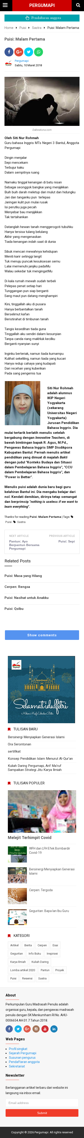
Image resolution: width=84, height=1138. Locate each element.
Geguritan (16, 953)
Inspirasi (52, 953)
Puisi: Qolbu (14, 609)
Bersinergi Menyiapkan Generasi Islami (36, 737)
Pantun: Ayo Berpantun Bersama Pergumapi (24, 545)
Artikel (14, 945)
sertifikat (14, 751)
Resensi (27, 978)
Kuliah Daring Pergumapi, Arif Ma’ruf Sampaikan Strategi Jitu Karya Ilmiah (35, 768)
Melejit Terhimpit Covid (30, 837)
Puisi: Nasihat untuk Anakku (26, 598)
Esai (55, 945)
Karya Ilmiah (18, 962)
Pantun (45, 970)
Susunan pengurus (22, 1057)
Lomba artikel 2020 (22, 970)
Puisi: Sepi (66, 541)
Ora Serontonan (19, 744)
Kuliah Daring (40, 962)
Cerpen (42, 945)
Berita (28, 945)
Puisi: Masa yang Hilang (23, 576)
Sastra (21, 522)
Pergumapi (42, 5)
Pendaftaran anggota (24, 1062)
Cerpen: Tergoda (41, 890)
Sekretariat (17, 1066)
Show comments (42, 635)
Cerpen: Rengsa (17, 587)
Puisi (8, 522)
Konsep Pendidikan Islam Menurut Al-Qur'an (40, 759)
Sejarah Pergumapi (22, 1053)
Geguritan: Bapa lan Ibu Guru (49, 911)
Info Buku (35, 953)
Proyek (59, 970)
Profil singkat (18, 1049)
